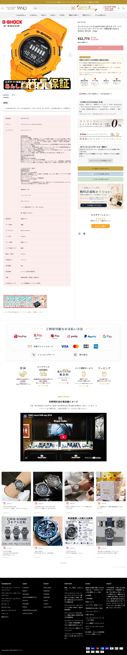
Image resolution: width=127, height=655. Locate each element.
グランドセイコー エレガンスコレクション (10, 599)
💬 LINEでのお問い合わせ (100, 179)
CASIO (52, 15)
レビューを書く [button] (100, 226)
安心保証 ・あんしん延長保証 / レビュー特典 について (95, 633)
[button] (2, 8)
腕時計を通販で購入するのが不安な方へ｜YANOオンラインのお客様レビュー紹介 (95, 590)
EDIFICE (25, 600)
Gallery (6, 95)
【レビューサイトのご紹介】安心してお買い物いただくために (73, 636)
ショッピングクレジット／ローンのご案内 (95, 619)
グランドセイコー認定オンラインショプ (73, 629)
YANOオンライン (18, 650)
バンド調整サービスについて (95, 623)
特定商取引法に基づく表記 (94, 608)
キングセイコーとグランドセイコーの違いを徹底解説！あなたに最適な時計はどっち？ (73, 623)
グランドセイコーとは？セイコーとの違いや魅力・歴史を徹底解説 (73, 607)
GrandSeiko (21, 15)
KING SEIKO (47, 588)
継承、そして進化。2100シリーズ (73, 589)
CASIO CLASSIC (28, 613)
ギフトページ (101, 63)
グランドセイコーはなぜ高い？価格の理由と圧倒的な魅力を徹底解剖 (73, 615)
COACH (45, 604)
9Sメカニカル (5, 607)
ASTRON (46, 594)
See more (63, 563)
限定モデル (86, 15)
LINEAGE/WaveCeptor (30, 610)
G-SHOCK (33, 15)
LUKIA (45, 600)
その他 (62, 15)
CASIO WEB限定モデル (30, 597)
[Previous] (4, 55)
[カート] (123, 8)
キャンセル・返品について (94, 605)
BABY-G (25, 591)
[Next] (70, 55)
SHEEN (25, 607)
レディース (4, 614)
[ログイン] (118, 8)
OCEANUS (26, 594)
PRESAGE (46, 597)
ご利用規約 (89, 598)
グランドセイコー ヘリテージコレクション (10, 589)
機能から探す (73, 15)
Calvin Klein (47, 607)
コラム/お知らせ (100, 15)
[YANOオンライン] (16, 8)
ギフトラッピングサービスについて (95, 627)
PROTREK (26, 604)
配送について (90, 602)
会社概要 (88, 595)
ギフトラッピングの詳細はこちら (100, 161)
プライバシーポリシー (93, 611)
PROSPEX (46, 591)
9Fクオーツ (5, 604)
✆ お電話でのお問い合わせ (100, 169)
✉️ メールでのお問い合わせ (100, 174)
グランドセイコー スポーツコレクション (10, 594)
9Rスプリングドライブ (8, 610)
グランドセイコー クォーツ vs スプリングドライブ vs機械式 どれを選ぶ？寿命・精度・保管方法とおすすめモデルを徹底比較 (73, 597)
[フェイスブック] (79, 233)
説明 (13, 95)
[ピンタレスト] (84, 233)
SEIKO (43, 15)
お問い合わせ (90, 615)
